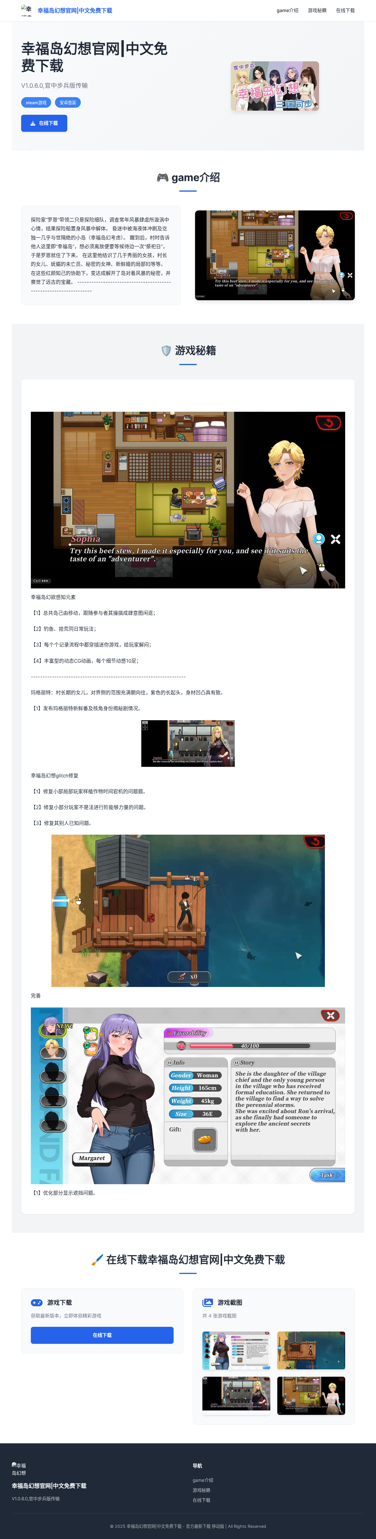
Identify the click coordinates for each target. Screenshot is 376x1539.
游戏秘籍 (317, 10)
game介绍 (287, 10)
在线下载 (345, 10)
